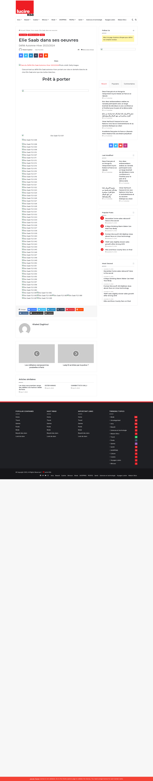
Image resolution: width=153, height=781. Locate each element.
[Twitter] (26, 55)
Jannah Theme (34, 779)
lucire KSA (48, 472)
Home (18, 417)
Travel (18, 420)
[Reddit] (46, 55)
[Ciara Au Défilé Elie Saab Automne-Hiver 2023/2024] (39, 65)
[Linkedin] (31, 55)
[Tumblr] (36, 55)
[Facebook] (21, 55)
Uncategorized (115, 420)
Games (18, 423)
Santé (80, 20)
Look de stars (20, 436)
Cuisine (35, 20)
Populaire (115, 84)
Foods (18, 426)
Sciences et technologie (94, 20)
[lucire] (25, 8)
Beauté (26, 20)
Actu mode (34, 30)
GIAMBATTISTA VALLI (79, 385)
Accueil (22, 30)
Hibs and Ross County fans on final (118, 250)
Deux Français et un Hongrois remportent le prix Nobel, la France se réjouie (116, 94)
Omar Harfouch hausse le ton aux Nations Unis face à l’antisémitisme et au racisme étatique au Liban (118, 124)
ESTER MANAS (50, 385)
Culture (113, 453)
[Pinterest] (41, 55)
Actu (18, 20)
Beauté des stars (21, 433)
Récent (104, 84)
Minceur (44, 20)
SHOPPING (62, 20)
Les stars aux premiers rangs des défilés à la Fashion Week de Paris (30, 387)
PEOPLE (71, 20)
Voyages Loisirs (110, 20)
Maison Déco (122, 20)
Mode (53, 20)
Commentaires (129, 84)
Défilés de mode (33, 35)
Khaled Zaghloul (27, 50)
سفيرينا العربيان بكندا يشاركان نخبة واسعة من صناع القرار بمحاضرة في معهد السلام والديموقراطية (109, 192)
